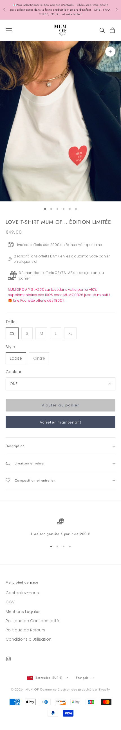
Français (82, 677)
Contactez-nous (22, 593)
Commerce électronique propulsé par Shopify (75, 689)
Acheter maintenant (61, 422)
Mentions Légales (23, 611)
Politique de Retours (25, 630)
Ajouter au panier (60, 405)
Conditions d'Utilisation (28, 639)
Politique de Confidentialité (32, 621)
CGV (10, 602)
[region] (60, 527)
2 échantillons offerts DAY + (37, 256)
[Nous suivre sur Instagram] (8, 659)
